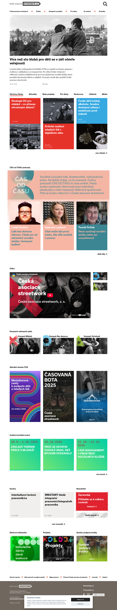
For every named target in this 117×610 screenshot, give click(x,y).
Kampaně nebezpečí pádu (21, 331)
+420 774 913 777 (14, 597)
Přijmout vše (80, 599)
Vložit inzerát (92, 515)
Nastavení (80, 604)
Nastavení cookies (15, 603)
